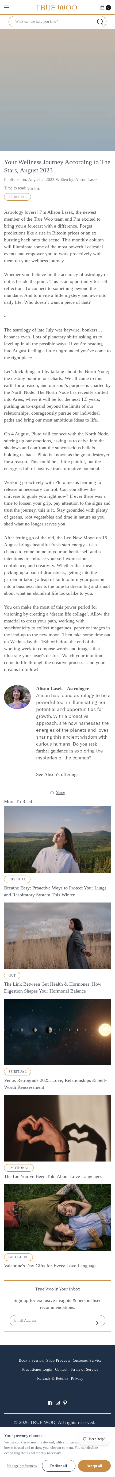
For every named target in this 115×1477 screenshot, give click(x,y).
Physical (17, 879)
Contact (61, 1369)
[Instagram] (57, 1398)
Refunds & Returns (52, 1379)
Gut (12, 975)
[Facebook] (50, 1398)
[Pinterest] (65, 1398)
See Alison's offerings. (58, 774)
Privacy (77, 1379)
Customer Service (87, 1360)
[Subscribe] (98, 1323)
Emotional (19, 1168)
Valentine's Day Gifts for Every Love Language (50, 1265)
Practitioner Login (37, 1369)
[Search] (100, 21)
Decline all (58, 1466)
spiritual (17, 1072)
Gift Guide (18, 1257)
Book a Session (31, 1360)
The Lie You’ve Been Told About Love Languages (53, 1176)
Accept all (94, 1466)
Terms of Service (84, 1369)
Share (60, 792)
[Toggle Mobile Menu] (10, 8)
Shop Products (58, 1360)
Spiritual (17, 197)
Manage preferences (22, 1466)
